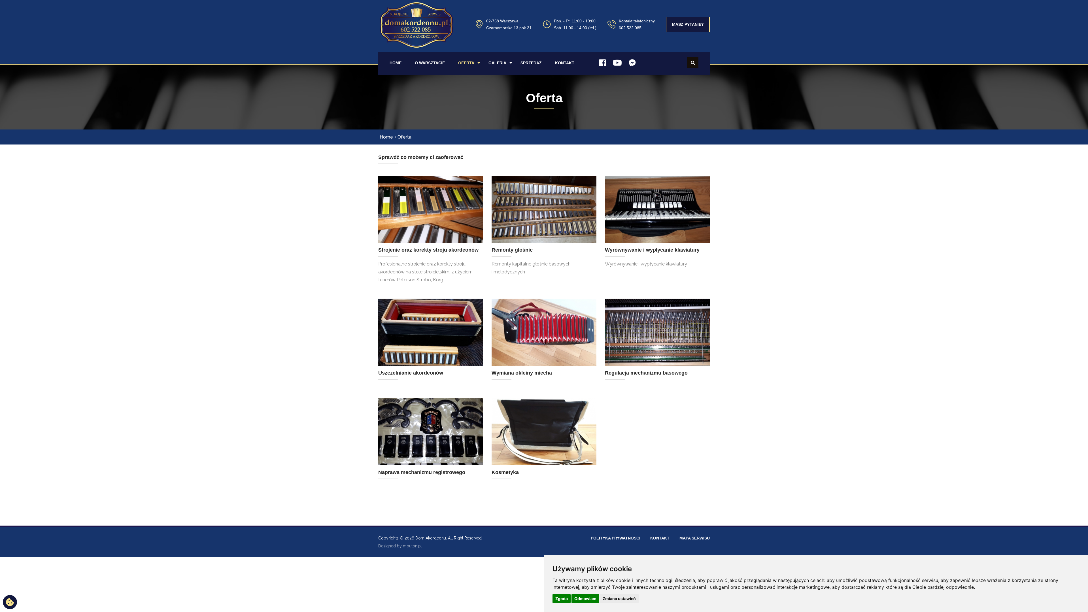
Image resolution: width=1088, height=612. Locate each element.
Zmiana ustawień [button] (619, 598)
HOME (395, 63)
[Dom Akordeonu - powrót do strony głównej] (416, 31)
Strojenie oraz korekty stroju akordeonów (428, 250)
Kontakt (660, 538)
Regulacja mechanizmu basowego (646, 373)
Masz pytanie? (688, 24)
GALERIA (497, 63)
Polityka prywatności (615, 538)
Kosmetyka (505, 472)
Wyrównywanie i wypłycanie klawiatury (652, 250)
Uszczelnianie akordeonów (410, 373)
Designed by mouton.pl (400, 546)
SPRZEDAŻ (531, 63)
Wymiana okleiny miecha (522, 373)
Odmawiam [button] (585, 598)
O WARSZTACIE (430, 63)
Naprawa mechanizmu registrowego (421, 472)
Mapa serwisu (694, 538)
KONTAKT (564, 63)
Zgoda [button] (561, 598)
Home (386, 137)
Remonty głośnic (512, 250)
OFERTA (466, 63)
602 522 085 (630, 28)
